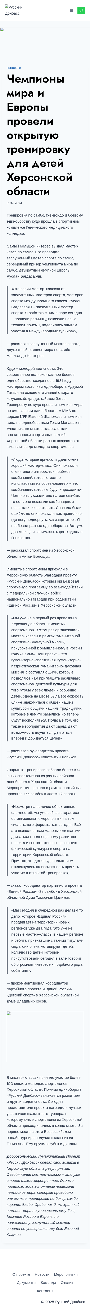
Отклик (67, 1282)
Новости (14, 68)
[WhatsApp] (81, 10)
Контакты (45, 1290)
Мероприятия (66, 1274)
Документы (26, 1282)
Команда (48, 1282)
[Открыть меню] (71, 10)
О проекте (21, 1274)
